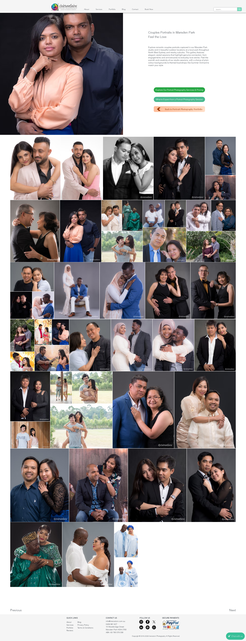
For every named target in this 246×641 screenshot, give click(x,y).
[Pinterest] (148, 627)
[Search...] (239, 9)
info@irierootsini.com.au (115, 621)
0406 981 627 (111, 624)
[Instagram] (141, 622)
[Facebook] (148, 622)
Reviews (69, 630)
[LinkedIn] (141, 627)
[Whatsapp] (154, 627)
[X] (154, 622)
